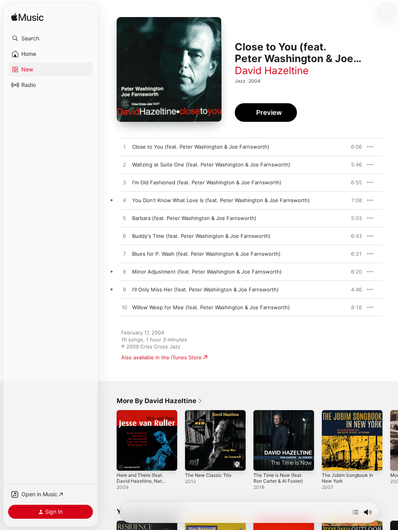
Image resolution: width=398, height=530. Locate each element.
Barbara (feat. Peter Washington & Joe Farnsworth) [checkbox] (194, 218)
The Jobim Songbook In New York (347, 478)
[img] (27, 17)
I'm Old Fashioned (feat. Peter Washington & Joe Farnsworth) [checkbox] (206, 182)
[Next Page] (390, 440)
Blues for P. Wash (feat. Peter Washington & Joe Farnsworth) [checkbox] (206, 254)
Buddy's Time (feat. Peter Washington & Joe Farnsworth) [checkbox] (201, 236)
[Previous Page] (108, 440)
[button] (51, 38)
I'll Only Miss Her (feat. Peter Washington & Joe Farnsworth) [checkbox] (205, 289)
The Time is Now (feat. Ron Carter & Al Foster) (278, 478)
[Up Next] (355, 512)
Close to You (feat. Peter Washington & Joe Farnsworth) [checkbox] (200, 147)
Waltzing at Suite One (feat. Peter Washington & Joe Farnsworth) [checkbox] (211, 164)
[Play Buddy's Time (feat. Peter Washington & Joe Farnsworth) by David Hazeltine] (124, 236)
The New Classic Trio (208, 475)
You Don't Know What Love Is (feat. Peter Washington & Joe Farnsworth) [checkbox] (221, 200)
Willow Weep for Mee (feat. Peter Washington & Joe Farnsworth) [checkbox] (211, 307)
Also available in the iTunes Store (161, 357)
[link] (159, 401)
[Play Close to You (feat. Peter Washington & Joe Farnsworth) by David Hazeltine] (124, 147)
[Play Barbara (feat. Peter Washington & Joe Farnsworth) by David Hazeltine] (124, 218)
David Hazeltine (272, 70)
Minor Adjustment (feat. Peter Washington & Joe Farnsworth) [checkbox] (207, 271)
